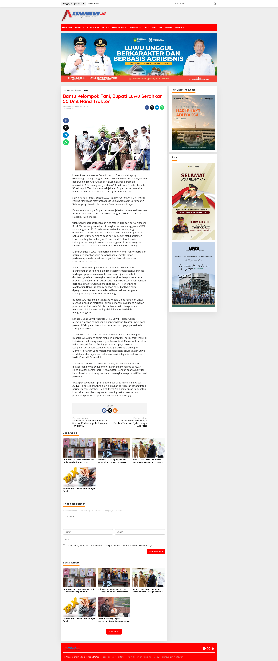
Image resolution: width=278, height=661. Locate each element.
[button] (214, 3)
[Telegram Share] (157, 107)
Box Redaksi (108, 657)
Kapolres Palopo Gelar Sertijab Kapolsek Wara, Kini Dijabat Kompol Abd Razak (130, 422)
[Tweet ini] (152, 107)
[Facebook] (104, 410)
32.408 (75, 385)
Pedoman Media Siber (143, 657)
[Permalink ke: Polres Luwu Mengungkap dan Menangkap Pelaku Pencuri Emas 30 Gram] (114, 447)
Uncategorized (68, 109)
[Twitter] (109, 410)
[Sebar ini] (147, 107)
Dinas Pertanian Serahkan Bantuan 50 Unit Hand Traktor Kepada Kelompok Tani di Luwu (90, 422)
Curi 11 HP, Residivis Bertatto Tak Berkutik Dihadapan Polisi (78, 460)
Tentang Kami (123, 657)
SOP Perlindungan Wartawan (170, 657)
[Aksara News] (83, 15)
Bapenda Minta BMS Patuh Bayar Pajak (79, 489)
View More (114, 631)
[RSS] (115, 410)
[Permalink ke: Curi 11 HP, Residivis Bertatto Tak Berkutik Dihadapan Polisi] (79, 447)
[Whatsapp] (162, 107)
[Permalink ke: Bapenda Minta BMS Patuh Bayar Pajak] (79, 476)
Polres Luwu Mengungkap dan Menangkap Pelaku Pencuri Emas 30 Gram (113, 460)
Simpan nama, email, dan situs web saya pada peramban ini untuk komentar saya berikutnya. (109, 545)
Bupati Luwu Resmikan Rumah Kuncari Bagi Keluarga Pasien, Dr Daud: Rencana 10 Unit (148, 460)
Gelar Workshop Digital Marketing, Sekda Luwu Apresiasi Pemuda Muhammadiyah (113, 619)
